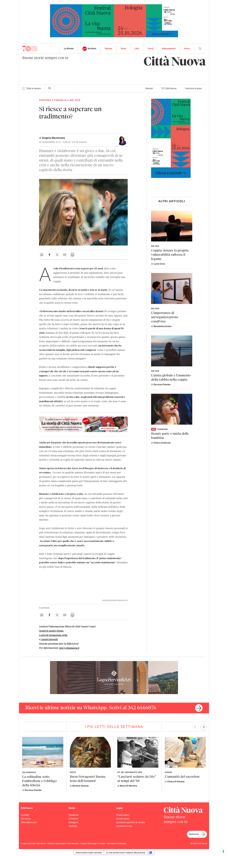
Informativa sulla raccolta (89, 852)
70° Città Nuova (168, 88)
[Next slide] (204, 727)
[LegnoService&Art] (114, 677)
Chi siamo (26, 818)
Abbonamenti (169, 48)
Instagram (74, 822)
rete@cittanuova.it (69, 648)
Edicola (108, 48)
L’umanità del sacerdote (182, 777)
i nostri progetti (49, 639)
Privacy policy (123, 815)
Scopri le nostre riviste (51, 631)
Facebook (73, 815)
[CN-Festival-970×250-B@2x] (114, 20)
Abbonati (194, 834)
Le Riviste (69, 48)
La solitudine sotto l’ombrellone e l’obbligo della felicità (39, 781)
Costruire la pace (193, 88)
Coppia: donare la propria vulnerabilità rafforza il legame (170, 255)
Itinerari (149, 88)
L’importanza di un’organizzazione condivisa (164, 317)
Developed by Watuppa (116, 843)
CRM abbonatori (29, 822)
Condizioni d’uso (124, 826)
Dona (123, 48)
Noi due (75, 100)
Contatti (25, 815)
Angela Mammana (53, 138)
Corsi (150, 48)
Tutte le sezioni (33, 88)
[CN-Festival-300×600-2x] (171, 138)
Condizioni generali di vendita (130, 822)
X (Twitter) (73, 818)
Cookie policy (122, 818)
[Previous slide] (195, 727)
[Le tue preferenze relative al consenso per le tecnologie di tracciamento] (223, 851)
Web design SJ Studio (96, 843)
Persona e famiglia (53, 100)
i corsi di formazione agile (53, 635)
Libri (137, 48)
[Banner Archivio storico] (83, 424)
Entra (187, 48)
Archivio (92, 48)
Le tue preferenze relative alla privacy (125, 852)
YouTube (73, 826)
